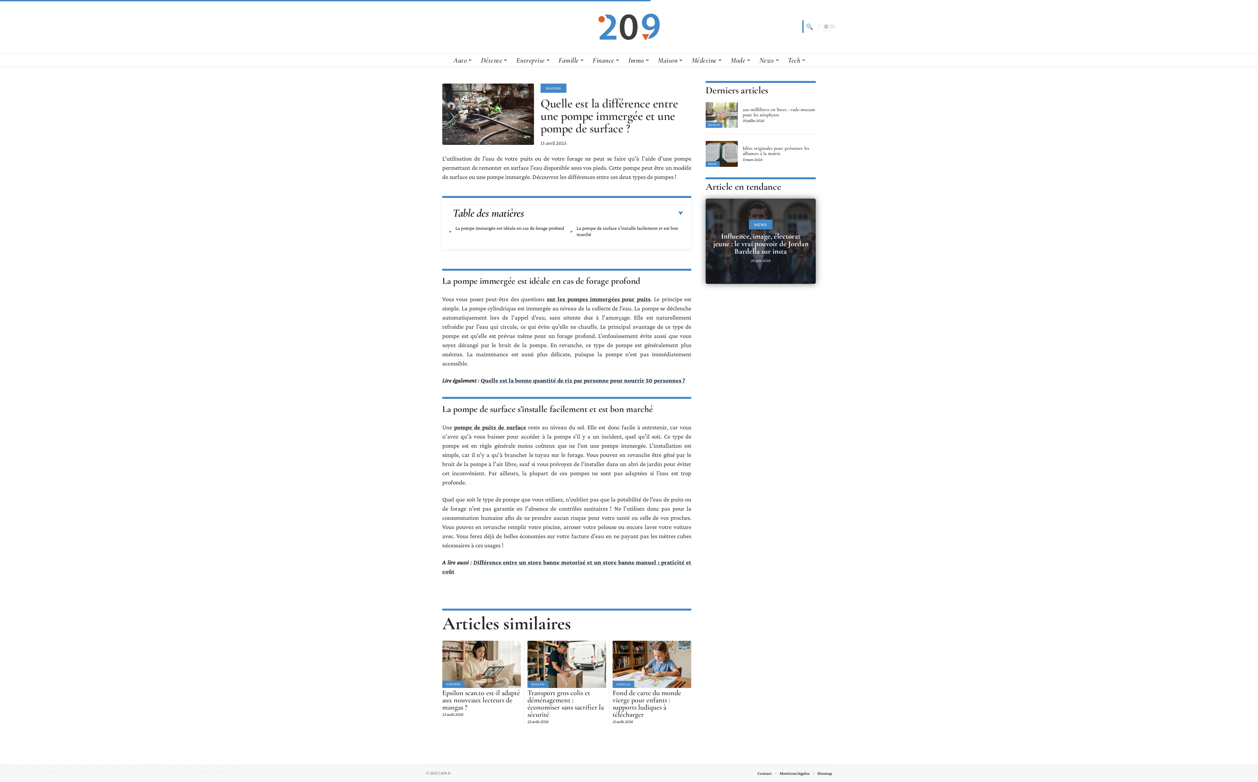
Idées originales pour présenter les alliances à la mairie (776, 150)
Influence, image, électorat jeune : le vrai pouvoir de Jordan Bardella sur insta (761, 244)
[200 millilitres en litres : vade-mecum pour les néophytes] (722, 115)
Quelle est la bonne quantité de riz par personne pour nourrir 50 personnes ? (583, 380)
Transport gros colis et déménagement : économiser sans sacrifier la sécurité (565, 704)
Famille (623, 684)
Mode (712, 164)
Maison (553, 88)
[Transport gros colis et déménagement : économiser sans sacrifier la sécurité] (566, 664)
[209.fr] (629, 26)
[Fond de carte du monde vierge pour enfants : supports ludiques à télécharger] (652, 664)
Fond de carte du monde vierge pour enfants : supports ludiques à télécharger (647, 704)
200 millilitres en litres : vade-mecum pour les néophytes (779, 112)
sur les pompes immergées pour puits (599, 299)
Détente (453, 684)
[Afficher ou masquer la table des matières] (603, 213)
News (760, 224)
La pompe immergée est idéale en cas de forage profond (509, 228)
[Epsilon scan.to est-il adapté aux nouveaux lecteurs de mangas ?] (481, 664)
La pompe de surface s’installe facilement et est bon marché (627, 231)
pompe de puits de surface (490, 427)
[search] (808, 26)
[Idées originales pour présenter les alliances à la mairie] (722, 153)
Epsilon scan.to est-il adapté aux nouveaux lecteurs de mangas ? (481, 700)
